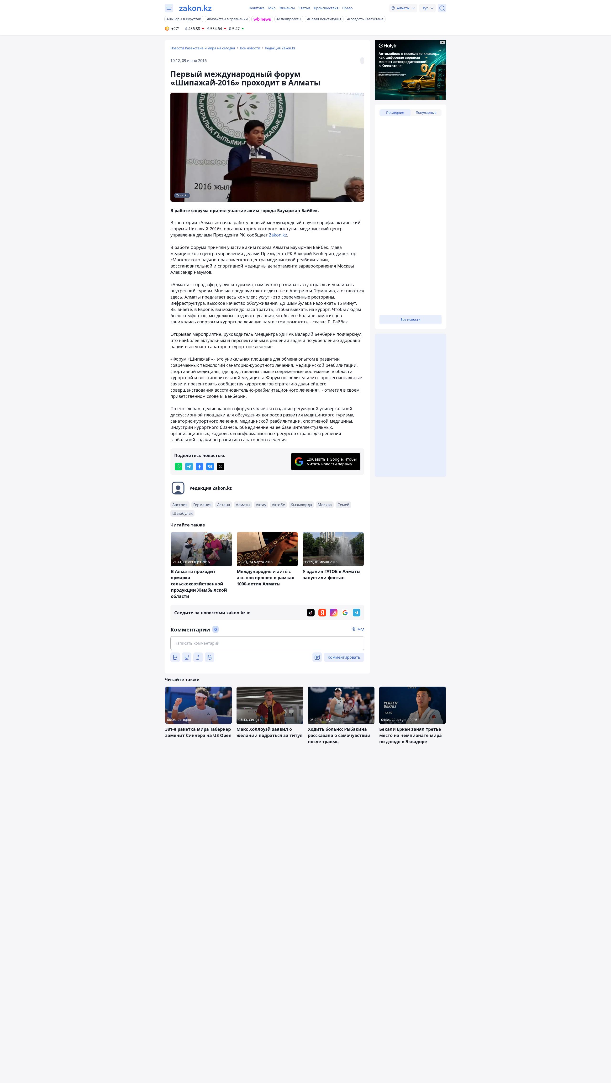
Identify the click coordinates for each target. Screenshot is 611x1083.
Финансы (287, 8)
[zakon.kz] (195, 8)
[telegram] (189, 466)
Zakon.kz (278, 235)
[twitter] (220, 466)
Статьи (304, 8)
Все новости (250, 48)
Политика (256, 8)
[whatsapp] (178, 466)
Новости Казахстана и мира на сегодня (202, 48)
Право (347, 8)
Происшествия (326, 8)
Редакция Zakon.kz (280, 48)
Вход (360, 629)
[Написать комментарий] (267, 643)
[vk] (210, 466)
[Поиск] (442, 8)
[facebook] (199, 466)
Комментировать (344, 657)
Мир (272, 8)
